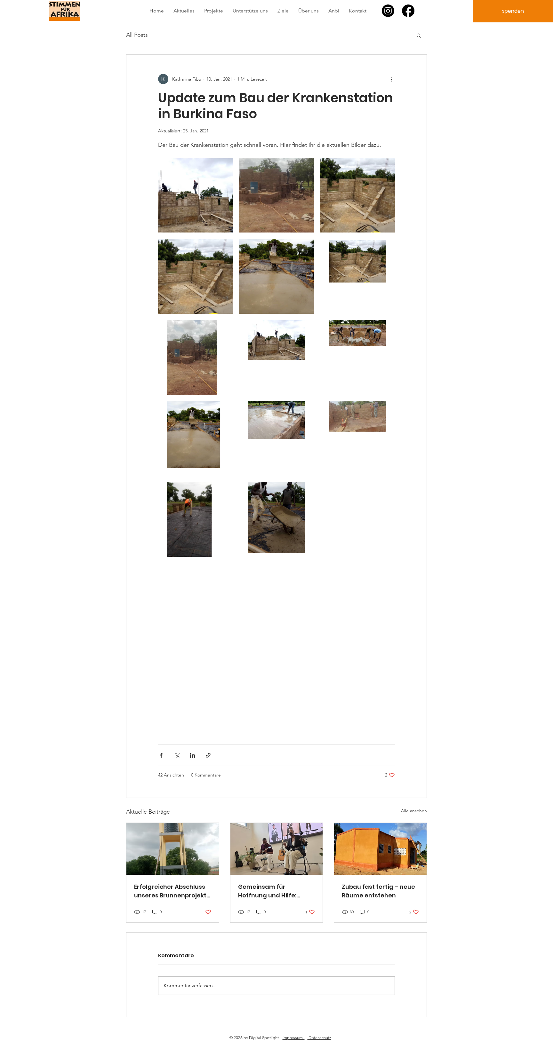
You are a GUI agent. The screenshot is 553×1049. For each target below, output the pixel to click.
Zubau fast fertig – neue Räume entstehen (378, 891)
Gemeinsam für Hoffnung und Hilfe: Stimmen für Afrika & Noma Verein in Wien (269, 891)
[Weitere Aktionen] (391, 79)
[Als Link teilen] (208, 755)
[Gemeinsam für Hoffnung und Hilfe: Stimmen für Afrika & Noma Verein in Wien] (276, 849)
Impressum (294, 1037)
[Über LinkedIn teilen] (192, 755)
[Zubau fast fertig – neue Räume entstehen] (380, 849)
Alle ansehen (414, 811)
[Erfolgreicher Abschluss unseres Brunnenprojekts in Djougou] (172, 849)
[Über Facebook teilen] (161, 755)
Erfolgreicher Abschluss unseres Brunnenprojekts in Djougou (172, 891)
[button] (419, 35)
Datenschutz (319, 1037)
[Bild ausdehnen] (195, 195)
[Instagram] (388, 10)
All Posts (137, 34)
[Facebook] (408, 10)
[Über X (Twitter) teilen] (177, 755)
